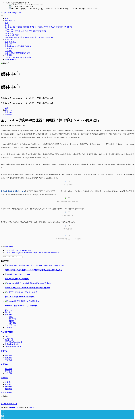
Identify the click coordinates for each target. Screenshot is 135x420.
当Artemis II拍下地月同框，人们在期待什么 (21, 306)
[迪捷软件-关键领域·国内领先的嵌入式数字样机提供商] (67, 13)
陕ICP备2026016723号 (9, 404)
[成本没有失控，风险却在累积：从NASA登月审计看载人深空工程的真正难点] (34, 265)
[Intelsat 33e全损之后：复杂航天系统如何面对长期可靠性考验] (28, 283)
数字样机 (12, 319)
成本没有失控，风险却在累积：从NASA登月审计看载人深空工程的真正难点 (33, 270)
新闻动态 (8, 312)
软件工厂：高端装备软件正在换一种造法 (20, 297)
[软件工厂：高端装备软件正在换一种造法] (21, 292)
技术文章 (8, 112)
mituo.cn (31, 407)
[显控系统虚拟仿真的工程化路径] (17, 274)
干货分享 (8, 114)
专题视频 (8, 327)
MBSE (11, 321)
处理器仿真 (9, 246)
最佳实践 (12, 323)
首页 (6, 18)
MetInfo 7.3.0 (14, 407)
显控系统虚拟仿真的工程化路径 (17, 279)
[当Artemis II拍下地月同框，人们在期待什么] (22, 301)
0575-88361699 (6, 393)
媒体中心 (8, 110)
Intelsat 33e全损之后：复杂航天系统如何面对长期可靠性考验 (27, 288)
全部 (6, 23)
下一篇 (32, 253)
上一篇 (18, 250)
